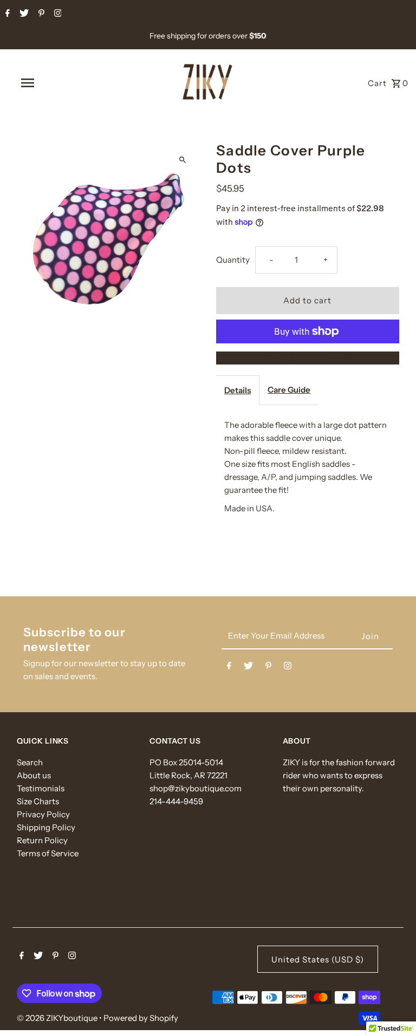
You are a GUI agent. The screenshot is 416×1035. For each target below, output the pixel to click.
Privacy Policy (43, 814)
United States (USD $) (317, 959)
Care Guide (289, 390)
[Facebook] (6, 14)
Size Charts (38, 801)
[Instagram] (56, 14)
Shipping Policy (46, 827)
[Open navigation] (47, 82)
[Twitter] (23, 14)
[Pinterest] (40, 14)
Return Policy (42, 840)
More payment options (307, 358)
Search (30, 762)
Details (237, 390)
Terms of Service (48, 853)
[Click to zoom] (182, 159)
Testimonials (40, 788)
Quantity (233, 260)
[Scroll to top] (393, 1006)
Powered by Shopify (140, 1018)
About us (34, 775)
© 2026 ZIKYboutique (58, 1018)
